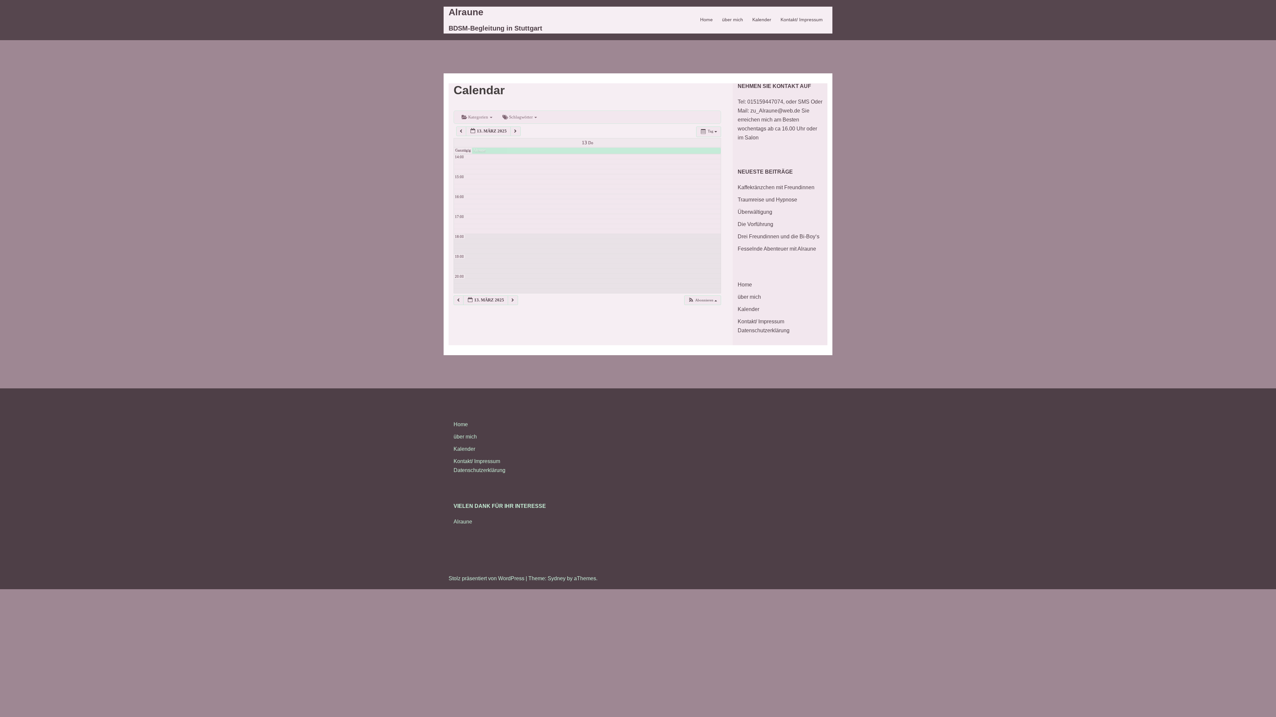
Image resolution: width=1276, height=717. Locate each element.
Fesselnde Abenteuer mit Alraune (777, 249)
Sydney (557, 578)
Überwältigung (755, 212)
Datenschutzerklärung (764, 330)
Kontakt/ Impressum (802, 19)
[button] (702, 300)
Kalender (761, 19)
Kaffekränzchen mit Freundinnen (776, 187)
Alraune (466, 12)
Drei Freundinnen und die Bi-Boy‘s (778, 236)
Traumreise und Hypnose (767, 199)
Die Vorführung (755, 224)
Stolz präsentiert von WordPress (486, 578)
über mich (732, 19)
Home (706, 19)
